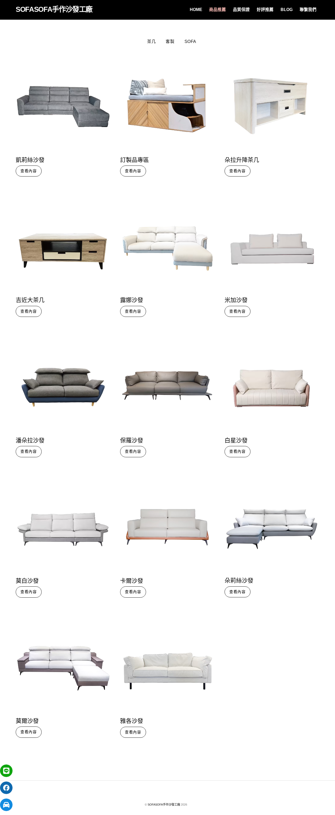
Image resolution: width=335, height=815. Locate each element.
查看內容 (28, 171)
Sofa (191, 41)
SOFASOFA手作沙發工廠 (164, 804)
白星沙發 (236, 440)
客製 (170, 41)
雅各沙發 (131, 721)
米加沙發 (236, 300)
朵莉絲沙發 (239, 580)
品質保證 (241, 9)
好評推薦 (265, 9)
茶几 (151, 41)
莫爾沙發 (27, 721)
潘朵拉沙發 (30, 440)
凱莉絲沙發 (30, 160)
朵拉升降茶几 (242, 160)
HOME (196, 9)
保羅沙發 (131, 440)
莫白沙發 (27, 581)
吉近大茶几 (30, 300)
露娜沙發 (131, 300)
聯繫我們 (308, 9)
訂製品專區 (134, 160)
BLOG (287, 9)
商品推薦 (217, 9)
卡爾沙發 (131, 581)
